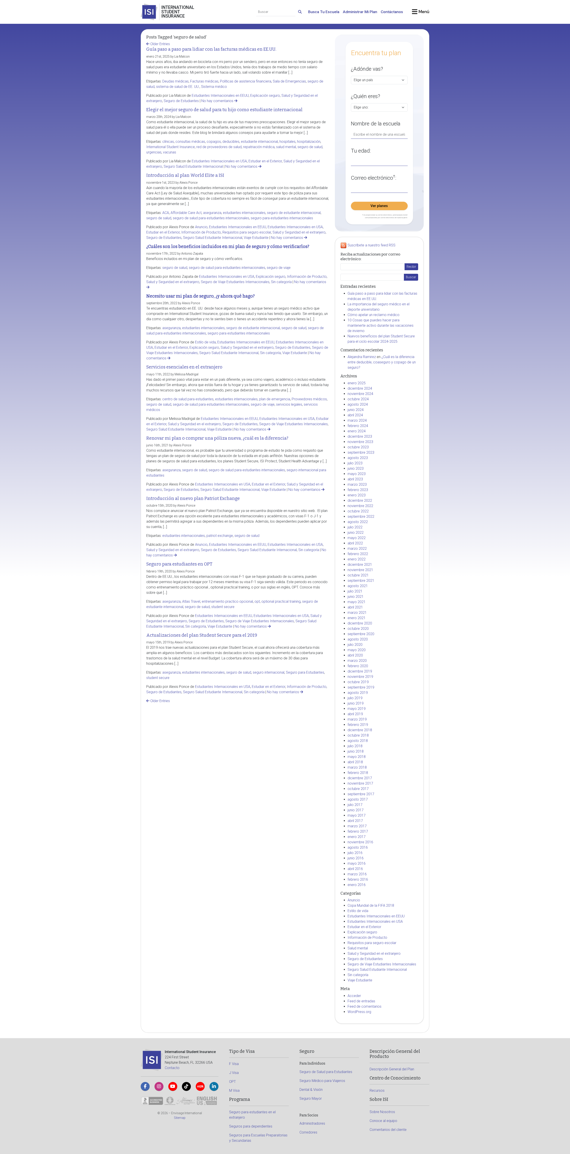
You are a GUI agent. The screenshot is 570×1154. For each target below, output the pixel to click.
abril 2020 (355, 655)
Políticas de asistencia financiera (245, 81)
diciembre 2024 (360, 388)
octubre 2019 (358, 682)
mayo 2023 (357, 474)
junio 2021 (356, 596)
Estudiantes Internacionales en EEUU (220, 95)
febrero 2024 (358, 426)
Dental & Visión (311, 1090)
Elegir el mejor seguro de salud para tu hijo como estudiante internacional (224, 109)
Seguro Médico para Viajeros (322, 1081)
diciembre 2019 (360, 671)
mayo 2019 (357, 709)
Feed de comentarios (364, 1006)
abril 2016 (355, 869)
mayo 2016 (357, 863)
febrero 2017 (358, 831)
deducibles (230, 141)
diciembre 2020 (360, 623)
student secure (222, 607)
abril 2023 (355, 479)
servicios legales (289, 404)
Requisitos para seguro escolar (246, 232)
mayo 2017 (357, 815)
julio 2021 (355, 591)
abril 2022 (355, 543)
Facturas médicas (204, 81)
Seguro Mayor (310, 1098)
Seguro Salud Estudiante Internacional (193, 166)
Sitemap (179, 1118)
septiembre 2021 (361, 580)
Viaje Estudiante (256, 238)
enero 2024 (357, 431)
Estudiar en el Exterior (265, 161)
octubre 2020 (358, 628)
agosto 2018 (358, 741)
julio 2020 (355, 644)
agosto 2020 (358, 639)
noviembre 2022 (360, 506)
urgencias (153, 152)
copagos (214, 141)
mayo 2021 (357, 602)
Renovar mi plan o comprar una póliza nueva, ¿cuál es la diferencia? (217, 438)
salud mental (286, 147)
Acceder (354, 996)
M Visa (234, 1090)
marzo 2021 (357, 612)
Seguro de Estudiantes (181, 101)
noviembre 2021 (360, 570)
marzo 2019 (357, 719)
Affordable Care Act (186, 213)
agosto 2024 (358, 404)
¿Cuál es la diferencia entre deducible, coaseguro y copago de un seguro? (382, 362)
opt (257, 601)
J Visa (234, 1073)
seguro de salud (309, 147)
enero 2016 (357, 885)
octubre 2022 (358, 511)
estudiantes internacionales (244, 213)
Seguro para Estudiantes (305, 672)
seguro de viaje (279, 268)
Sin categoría (281, 282)
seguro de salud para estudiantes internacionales (211, 218)
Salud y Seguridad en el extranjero (299, 232)
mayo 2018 (357, 757)
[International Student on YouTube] (172, 1086)
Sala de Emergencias (289, 81)
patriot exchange (219, 536)
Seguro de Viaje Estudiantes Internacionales (235, 282)
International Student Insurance (170, 147)
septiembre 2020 (361, 634)
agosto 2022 (358, 522)
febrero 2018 (358, 773)
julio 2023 (355, 463)
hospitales (287, 141)
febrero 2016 (358, 879)
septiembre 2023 (361, 452)
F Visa (234, 1064)
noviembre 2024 (360, 394)
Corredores (308, 1132)
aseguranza (212, 213)
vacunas (169, 152)
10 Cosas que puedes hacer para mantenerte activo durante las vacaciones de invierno (380, 325)
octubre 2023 (358, 447)
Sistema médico (214, 87)
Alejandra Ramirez (362, 357)
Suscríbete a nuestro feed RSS (371, 245)
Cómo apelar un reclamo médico (373, 315)
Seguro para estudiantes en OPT (179, 564)
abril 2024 (355, 415)
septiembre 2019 (361, 687)
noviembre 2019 (360, 677)
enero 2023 (357, 495)
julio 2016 (355, 853)
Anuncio (201, 227)
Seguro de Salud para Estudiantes (325, 1072)
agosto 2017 (358, 799)
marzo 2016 (357, 874)
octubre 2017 (358, 789)
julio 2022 (355, 527)
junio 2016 (356, 858)
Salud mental (358, 948)
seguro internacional (268, 672)
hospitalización (308, 141)
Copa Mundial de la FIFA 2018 (371, 905)
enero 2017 (357, 837)
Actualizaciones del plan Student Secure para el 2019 (201, 635)
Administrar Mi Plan (360, 12)
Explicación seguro (265, 95)
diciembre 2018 (360, 730)
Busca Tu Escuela (323, 12)
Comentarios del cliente (388, 1130)
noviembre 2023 (360, 442)
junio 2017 (356, 810)
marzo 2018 (357, 767)
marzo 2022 (357, 548)
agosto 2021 (358, 586)
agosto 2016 (358, 847)
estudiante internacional (259, 141)
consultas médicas (190, 141)
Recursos (377, 1090)
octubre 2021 (358, 575)
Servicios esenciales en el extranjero (184, 367)
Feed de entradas (361, 1001)
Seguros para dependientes (250, 1126)
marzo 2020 (357, 661)
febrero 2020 (358, 666)
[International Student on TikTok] (186, 1086)
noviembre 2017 (360, 783)
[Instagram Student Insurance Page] (159, 1086)
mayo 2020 (357, 650)
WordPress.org (359, 1012)
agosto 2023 (358, 458)
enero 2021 (357, 618)
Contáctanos (392, 12)
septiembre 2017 (361, 794)
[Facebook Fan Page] (145, 1086)
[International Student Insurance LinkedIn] (214, 1086)
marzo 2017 (357, 826)
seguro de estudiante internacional (294, 213)
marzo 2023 (357, 484)
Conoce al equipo (383, 1121)
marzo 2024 (357, 420)
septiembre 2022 (361, 516)
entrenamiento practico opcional (227, 601)
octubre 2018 (358, 735)
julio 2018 (355, 746)
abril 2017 (355, 821)
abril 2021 (355, 607)
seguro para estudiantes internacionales (282, 218)
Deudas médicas (175, 81)
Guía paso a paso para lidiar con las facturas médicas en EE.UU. (211, 49)
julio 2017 (355, 805)
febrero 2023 (358, 490)
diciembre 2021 (360, 564)
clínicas (168, 141)
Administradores (312, 1123)
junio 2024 (356, 410)
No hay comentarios (217, 101)
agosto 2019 (358, 693)
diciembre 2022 (360, 500)
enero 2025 (357, 383)
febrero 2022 (358, 554)
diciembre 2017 (360, 778)
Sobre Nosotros (382, 1112)
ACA (165, 213)
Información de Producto (201, 232)
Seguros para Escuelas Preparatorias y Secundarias (258, 1138)
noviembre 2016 (360, 842)
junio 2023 (356, 468)
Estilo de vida (205, 342)
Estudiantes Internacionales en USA (219, 161)
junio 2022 (356, 532)
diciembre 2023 (360, 436)
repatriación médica (259, 147)
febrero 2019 (358, 725)
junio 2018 (356, 751)
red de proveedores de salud (219, 147)
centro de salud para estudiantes (188, 399)
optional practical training (281, 601)
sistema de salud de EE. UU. (178, 87)
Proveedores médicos (309, 399)
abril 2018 (355, 762)
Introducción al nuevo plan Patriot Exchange (193, 498)
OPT (232, 1081)
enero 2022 (357, 559)
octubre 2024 (358, 399)
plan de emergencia (274, 399)
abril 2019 (355, 714)
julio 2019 (355, 698)
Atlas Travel (191, 601)
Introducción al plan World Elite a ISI (185, 175)
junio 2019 (356, 703)
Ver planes (379, 206)
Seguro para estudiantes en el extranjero (252, 1115)
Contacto (172, 1068)
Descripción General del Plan (392, 1069)
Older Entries (159, 44)
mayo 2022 (357, 538)
